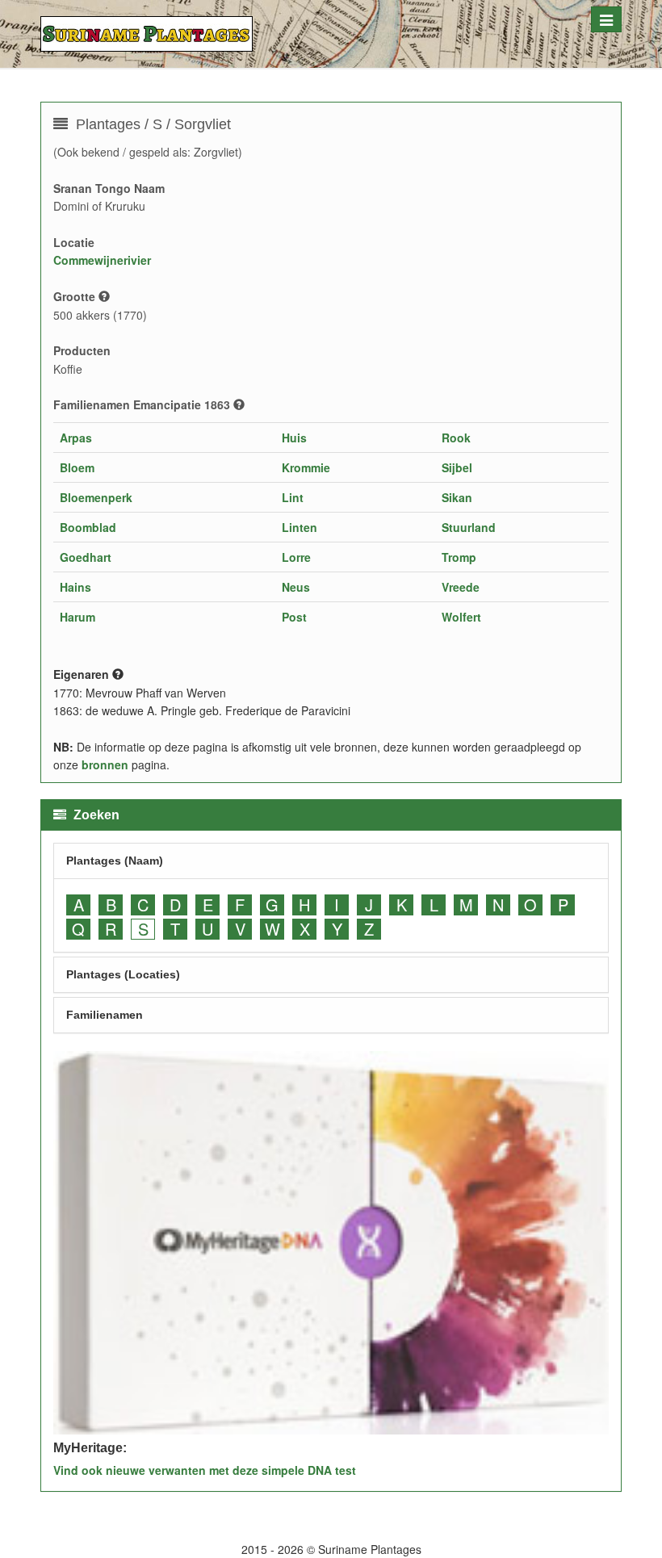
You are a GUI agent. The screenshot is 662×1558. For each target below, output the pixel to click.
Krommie (306, 467)
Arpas (76, 437)
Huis (294, 437)
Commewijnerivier (102, 260)
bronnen (105, 764)
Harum (77, 617)
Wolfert (461, 617)
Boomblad (88, 527)
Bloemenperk (96, 497)
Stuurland (469, 527)
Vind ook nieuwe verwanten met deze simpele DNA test (204, 1470)
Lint (293, 497)
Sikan (457, 497)
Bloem (77, 467)
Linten (299, 527)
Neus (296, 587)
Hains (75, 587)
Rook (456, 437)
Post (294, 617)
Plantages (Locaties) (123, 974)
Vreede (461, 587)
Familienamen (104, 1014)
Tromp (459, 557)
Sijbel (457, 467)
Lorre (296, 557)
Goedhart (85, 557)
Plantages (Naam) (114, 860)
